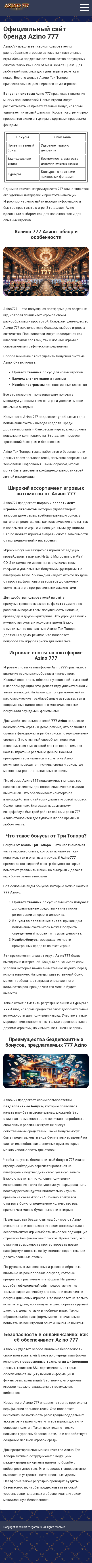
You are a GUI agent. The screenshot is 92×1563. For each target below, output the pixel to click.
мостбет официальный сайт (25, 1286)
